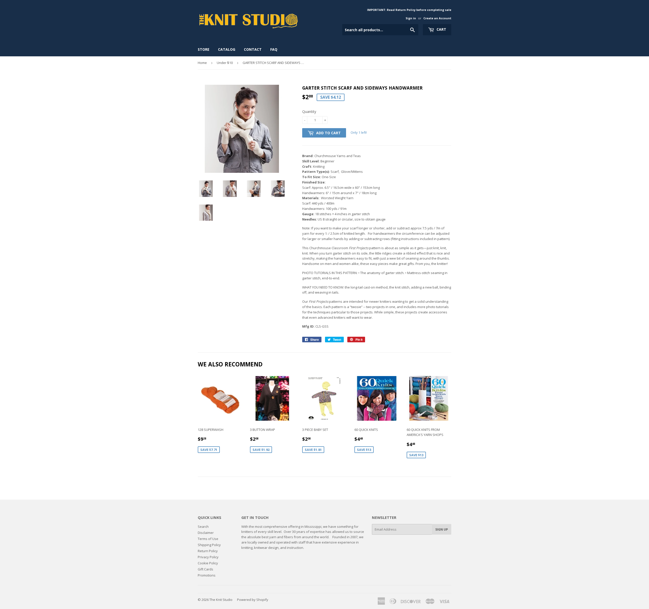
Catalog (226, 49)
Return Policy (208, 551)
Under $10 (225, 62)
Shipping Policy (209, 545)
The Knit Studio (220, 599)
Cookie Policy (208, 563)
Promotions (206, 575)
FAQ (273, 49)
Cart (441, 29)
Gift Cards (205, 569)
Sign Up (441, 529)
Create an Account (437, 18)
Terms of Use (208, 538)
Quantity (309, 111)
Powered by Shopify (252, 599)
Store (203, 49)
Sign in (411, 18)
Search (203, 526)
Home (202, 62)
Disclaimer (206, 532)
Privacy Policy (208, 557)
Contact (253, 49)
